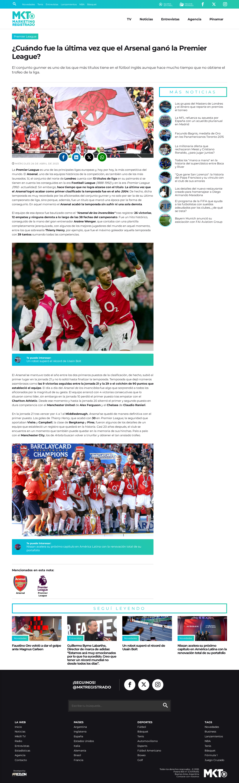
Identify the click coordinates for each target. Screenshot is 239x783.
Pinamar (216, 19)
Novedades (28, 4)
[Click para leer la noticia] (165, 107)
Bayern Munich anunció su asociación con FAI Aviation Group (198, 220)
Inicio (18, 727)
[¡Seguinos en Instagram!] (225, 4)
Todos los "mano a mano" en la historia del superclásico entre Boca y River (199, 164)
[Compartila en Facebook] (63, 157)
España (78, 736)
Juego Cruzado (214, 760)
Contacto (21, 760)
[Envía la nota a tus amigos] (102, 157)
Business (210, 731)
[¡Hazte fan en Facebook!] (203, 4)
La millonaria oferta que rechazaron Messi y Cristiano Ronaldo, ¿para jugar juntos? (195, 149)
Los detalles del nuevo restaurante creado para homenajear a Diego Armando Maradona (198, 192)
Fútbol (141, 727)
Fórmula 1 (211, 755)
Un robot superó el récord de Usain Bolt (54, 361)
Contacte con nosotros (187, 776)
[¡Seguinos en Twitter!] (214, 4)
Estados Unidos (84, 741)
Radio (18, 741)
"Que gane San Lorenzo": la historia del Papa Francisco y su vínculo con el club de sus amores (199, 178)
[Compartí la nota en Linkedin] (76, 157)
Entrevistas (52, 4)
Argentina (80, 727)
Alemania (80, 750)
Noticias (146, 19)
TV (129, 19)
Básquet (92, 4)
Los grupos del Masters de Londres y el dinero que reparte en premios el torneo (199, 107)
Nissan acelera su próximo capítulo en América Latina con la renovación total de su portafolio (202, 649)
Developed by (18, 773)
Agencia (194, 19)
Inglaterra (80, 731)
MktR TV (20, 736)
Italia (77, 746)
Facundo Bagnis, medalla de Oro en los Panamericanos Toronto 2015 (199, 135)
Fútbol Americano (149, 750)
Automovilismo (147, 741)
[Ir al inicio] (23, 18)
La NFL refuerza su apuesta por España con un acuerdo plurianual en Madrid (199, 121)
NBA (82, 4)
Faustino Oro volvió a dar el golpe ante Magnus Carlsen (36, 647)
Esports (142, 746)
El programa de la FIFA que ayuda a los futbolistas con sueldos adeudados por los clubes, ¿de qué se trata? (199, 206)
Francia (78, 760)
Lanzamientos (69, 4)
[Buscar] (14, 4)
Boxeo (141, 755)
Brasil (77, 755)
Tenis (40, 4)
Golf (140, 760)
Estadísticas (22, 750)
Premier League (25, 36)
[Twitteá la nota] (89, 157)
